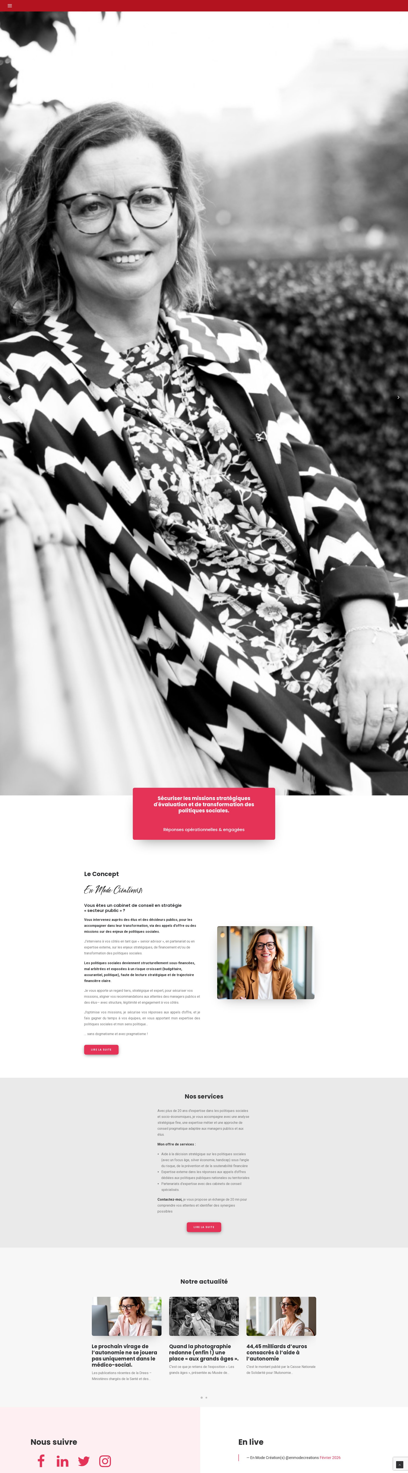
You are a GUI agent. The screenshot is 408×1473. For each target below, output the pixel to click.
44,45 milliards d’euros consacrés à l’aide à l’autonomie (276, 1352)
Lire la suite (101, 1049)
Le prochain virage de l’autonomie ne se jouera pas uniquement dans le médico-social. (124, 1355)
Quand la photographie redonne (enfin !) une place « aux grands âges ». (204, 1352)
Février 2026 (330, 1457)
